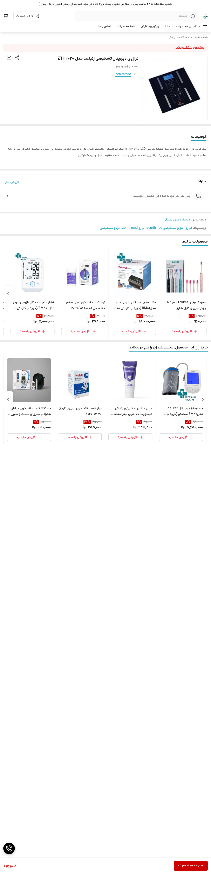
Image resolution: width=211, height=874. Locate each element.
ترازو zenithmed (133, 228)
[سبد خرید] (5, 15)
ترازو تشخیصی (110, 228)
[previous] (203, 399)
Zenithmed (123, 74)
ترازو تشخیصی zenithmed (165, 228)
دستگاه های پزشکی (179, 37)
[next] (8, 293)
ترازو (188, 228)
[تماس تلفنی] (9, 848)
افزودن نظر (12, 182)
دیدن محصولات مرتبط (190, 866)
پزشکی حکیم (201, 37)
